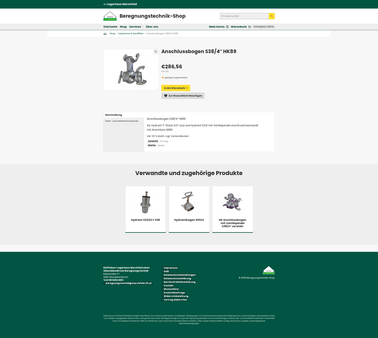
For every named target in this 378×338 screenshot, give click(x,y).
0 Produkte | (264, 26)
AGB (166, 271)
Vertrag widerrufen (175, 299)
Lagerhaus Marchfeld (120, 4)
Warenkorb (239, 26)
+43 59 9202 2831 (114, 280)
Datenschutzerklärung (177, 278)
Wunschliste (171, 289)
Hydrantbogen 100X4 (189, 220)
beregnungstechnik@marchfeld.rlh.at (129, 283)
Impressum (171, 267)
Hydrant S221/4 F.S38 (145, 220)
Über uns (152, 26)
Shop (123, 26)
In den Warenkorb (174, 88)
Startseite (110, 26)
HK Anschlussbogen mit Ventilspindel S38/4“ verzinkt (232, 223)
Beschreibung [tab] (113, 114)
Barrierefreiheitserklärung (179, 282)
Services (135, 26)
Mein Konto (217, 26)
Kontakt (168, 285)
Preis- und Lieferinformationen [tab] (122, 121)
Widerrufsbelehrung (176, 296)
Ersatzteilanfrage (174, 292)
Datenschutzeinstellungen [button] (180, 274)
